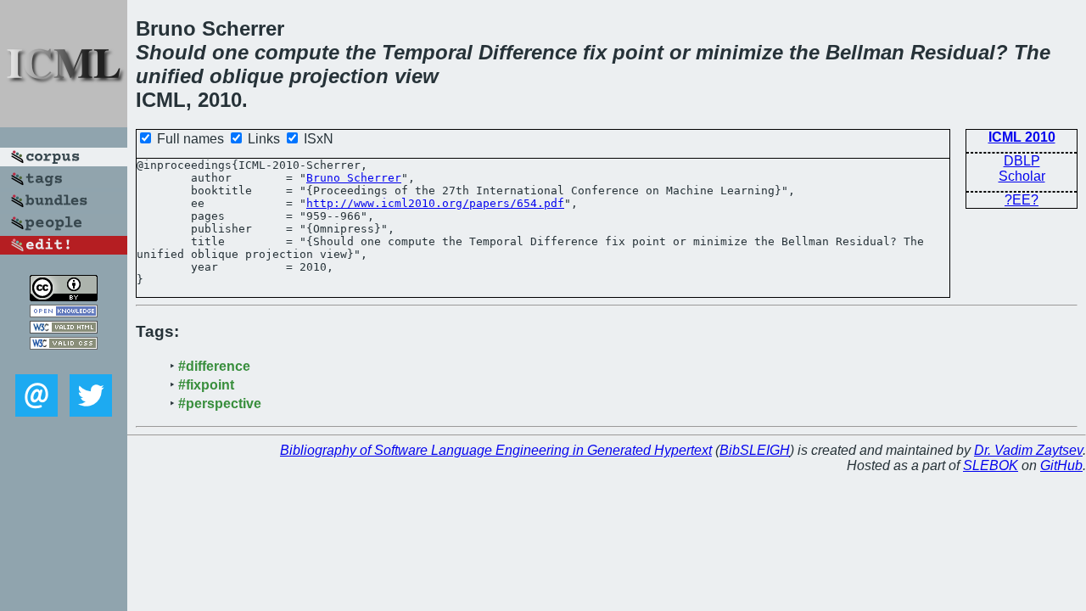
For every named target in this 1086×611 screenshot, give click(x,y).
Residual (952, 52)
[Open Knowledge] (64, 313)
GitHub (1061, 465)
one (230, 52)
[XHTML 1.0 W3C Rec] (64, 329)
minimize (739, 52)
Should (171, 52)
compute (297, 52)
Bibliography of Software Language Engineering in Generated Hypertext (496, 450)
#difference (214, 366)
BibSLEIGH (754, 450)
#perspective (219, 403)
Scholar (1022, 176)
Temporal (427, 52)
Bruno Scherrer (353, 177)
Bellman (865, 52)
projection (339, 75)
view (417, 75)
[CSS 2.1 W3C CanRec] (64, 362)
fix (595, 52)
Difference (528, 52)
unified (170, 75)
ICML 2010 (1021, 137)
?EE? (1021, 200)
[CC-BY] (64, 296)
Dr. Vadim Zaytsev (1028, 450)
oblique (246, 75)
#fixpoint (206, 385)
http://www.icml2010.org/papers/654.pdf (435, 203)
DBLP (1022, 161)
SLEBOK (990, 465)
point (638, 52)
